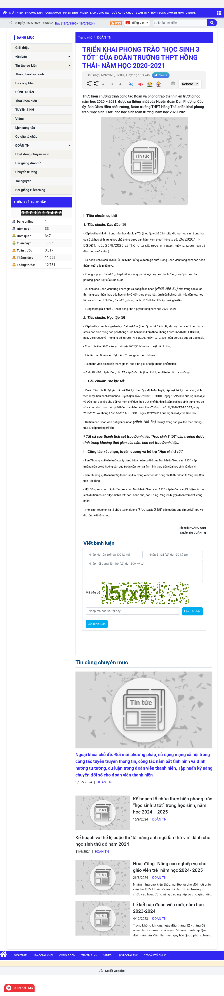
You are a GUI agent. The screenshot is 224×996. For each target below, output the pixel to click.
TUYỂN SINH (70, 12)
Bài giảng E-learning (30, 190)
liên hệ (191, 12)
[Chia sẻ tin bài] (161, 75)
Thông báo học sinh (29, 74)
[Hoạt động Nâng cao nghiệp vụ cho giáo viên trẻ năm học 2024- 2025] (102, 877)
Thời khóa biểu (26, 101)
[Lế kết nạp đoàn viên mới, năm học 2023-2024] (102, 918)
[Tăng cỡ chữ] (121, 84)
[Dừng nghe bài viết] (140, 85)
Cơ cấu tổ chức (123, 12)
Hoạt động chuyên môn (167, 12)
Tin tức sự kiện (26, 65)
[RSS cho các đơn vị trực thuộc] (116, 22)
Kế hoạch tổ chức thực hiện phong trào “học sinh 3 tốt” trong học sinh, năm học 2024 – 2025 (172, 805)
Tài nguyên (23, 181)
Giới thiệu (16, 12)
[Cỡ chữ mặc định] (112, 84)
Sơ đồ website (114, 971)
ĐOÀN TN (141, 12)
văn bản (21, 56)
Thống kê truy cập (30, 202)
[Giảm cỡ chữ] (103, 84)
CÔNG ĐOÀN (53, 12)
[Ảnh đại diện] (144, 161)
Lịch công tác (100, 12)
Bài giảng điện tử (27, 163)
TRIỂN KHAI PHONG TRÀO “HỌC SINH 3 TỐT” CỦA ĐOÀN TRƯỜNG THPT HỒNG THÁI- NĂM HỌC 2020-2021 (141, 57)
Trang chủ (85, 37)
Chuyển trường (26, 172)
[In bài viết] (173, 83)
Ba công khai (34, 12)
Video (84, 12)
